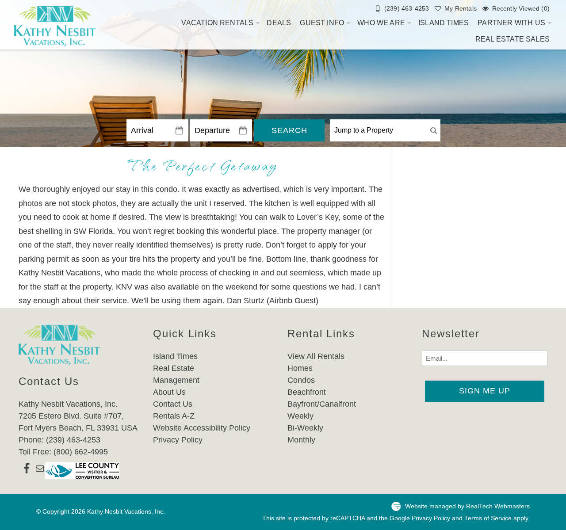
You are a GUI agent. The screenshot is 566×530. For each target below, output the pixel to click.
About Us (169, 392)
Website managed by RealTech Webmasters (467, 506)
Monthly (301, 439)
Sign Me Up (484, 390)
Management (176, 380)
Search (289, 130)
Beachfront (306, 392)
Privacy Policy (178, 439)
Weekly (300, 416)
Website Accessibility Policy (201, 427)
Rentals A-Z (174, 416)
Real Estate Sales (512, 39)
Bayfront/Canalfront (321, 404)
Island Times (443, 23)
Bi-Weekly (305, 427)
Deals (279, 23)
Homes (300, 368)
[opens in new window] (26, 470)
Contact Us (172, 404)
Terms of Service (488, 518)
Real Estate (173, 368)
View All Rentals (315, 356)
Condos (301, 380)
